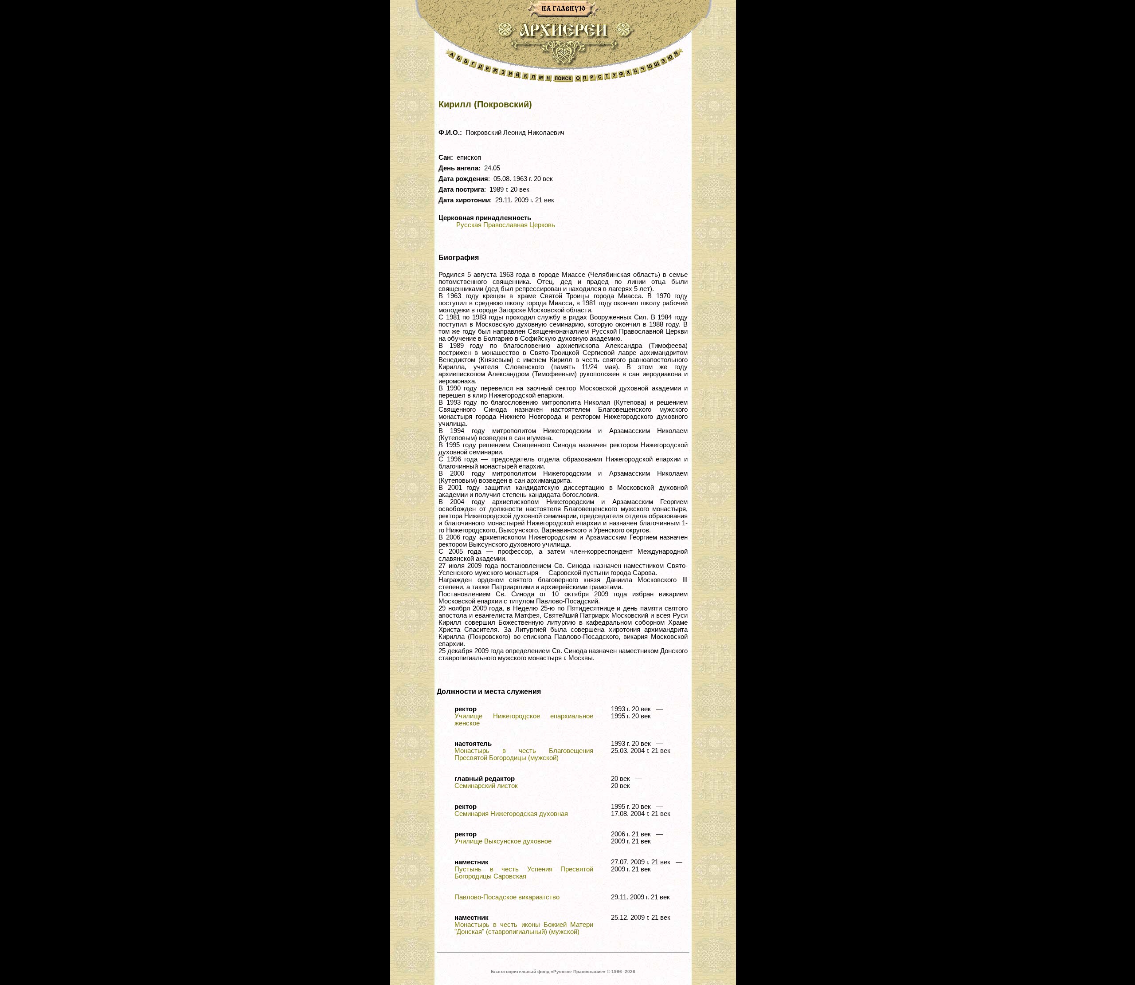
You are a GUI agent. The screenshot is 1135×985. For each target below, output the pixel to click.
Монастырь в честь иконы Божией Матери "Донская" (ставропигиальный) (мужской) (523, 928)
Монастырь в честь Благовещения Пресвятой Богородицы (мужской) (523, 754)
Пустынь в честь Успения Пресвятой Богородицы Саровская (523, 873)
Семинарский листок (486, 785)
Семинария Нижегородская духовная (511, 813)
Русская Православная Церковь (505, 225)
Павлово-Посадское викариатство (507, 897)
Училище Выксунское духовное (503, 841)
